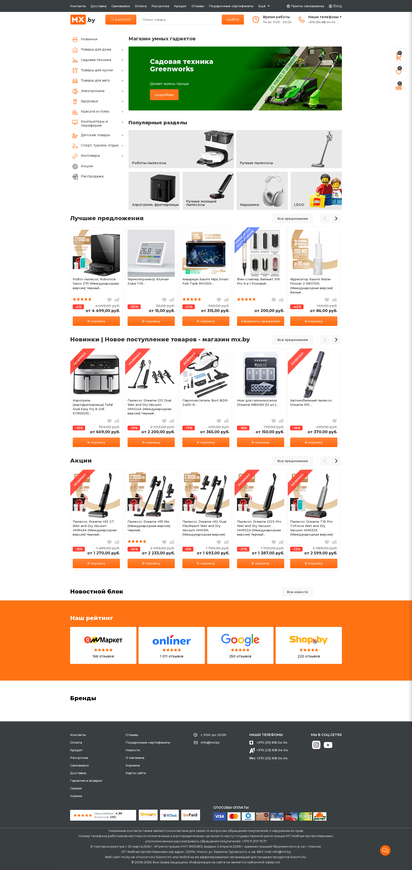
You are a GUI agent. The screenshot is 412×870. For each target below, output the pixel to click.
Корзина (133, 765)
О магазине (135, 758)
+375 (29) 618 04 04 (272, 750)
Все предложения (292, 218)
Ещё (262, 6)
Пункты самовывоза (307, 6)
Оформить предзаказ (260, 321)
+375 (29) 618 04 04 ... (323, 22)
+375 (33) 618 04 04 (272, 742)
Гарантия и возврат (86, 780)
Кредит (180, 6)
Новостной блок (96, 591)
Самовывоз (120, 6)
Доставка (99, 6)
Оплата (141, 6)
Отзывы (197, 6)
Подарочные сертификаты (231, 6)
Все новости (297, 592)
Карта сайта (136, 773)
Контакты (78, 6)
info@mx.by (210, 742)
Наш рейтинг (91, 618)
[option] (96, 277)
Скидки (76, 788)
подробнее (164, 95)
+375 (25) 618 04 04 (272, 758)
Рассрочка (160, 6)
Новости (133, 750)
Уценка (76, 796)
